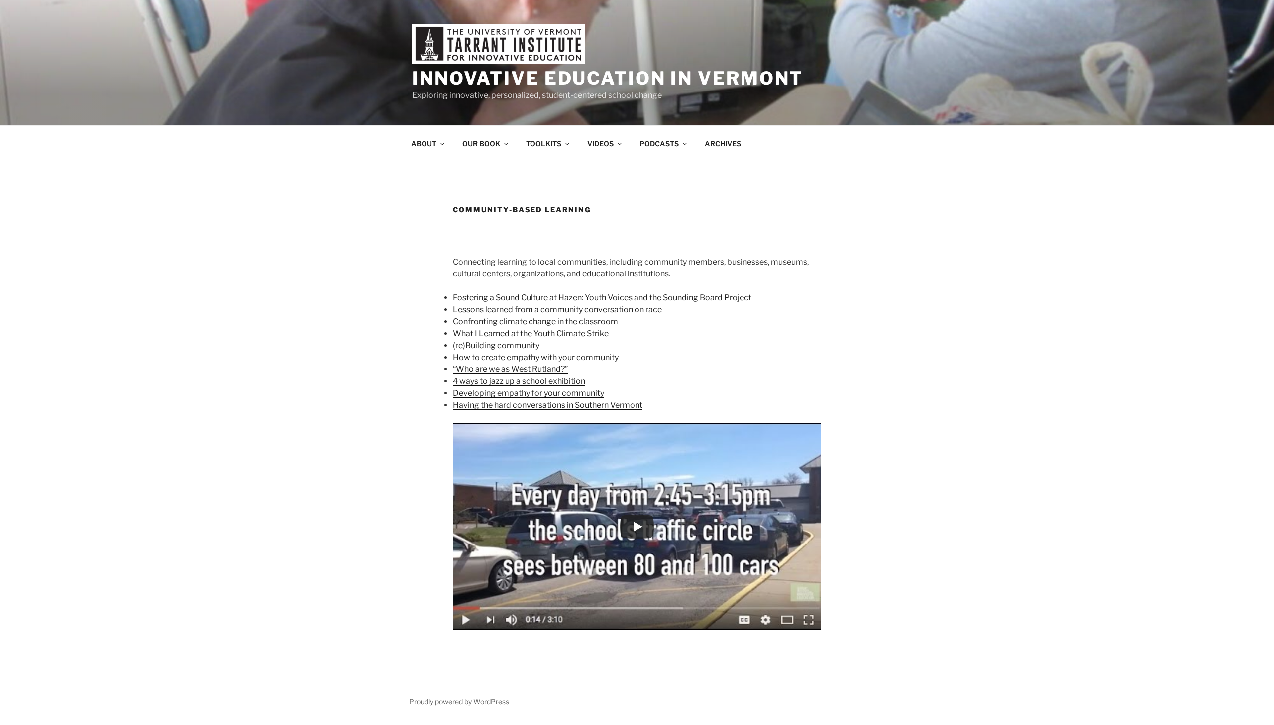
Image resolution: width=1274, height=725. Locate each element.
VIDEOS (600, 143)
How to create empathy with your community (536, 357)
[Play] (637, 527)
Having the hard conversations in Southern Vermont (547, 405)
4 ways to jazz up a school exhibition (519, 381)
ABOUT (423, 143)
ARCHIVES (723, 143)
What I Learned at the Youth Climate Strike (531, 333)
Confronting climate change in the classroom (535, 321)
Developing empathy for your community (528, 393)
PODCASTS (659, 143)
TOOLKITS (543, 143)
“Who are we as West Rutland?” (510, 369)
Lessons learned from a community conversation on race (557, 309)
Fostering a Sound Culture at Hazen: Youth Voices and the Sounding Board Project (602, 297)
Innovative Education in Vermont (607, 78)
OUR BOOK (481, 143)
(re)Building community (496, 345)
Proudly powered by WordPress (459, 701)
